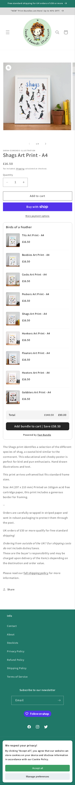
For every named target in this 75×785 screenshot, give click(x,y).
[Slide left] (29, 144)
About (10, 634)
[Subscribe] (59, 700)
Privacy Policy (15, 651)
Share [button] (11, 589)
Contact (12, 626)
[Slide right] (45, 144)
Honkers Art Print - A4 (36, 333)
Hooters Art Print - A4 (36, 373)
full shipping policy (36, 573)
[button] (7, 32)
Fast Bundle (44, 434)
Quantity (8, 174)
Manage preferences (37, 776)
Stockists (12, 642)
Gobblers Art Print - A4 (36, 392)
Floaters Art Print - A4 (36, 353)
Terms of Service (17, 676)
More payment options (37, 215)
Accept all (37, 768)
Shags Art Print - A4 (34, 314)
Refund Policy (15, 659)
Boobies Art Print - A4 (36, 255)
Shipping (20, 168)
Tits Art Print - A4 (33, 235)
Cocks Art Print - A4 (34, 274)
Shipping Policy (17, 668)
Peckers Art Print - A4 (35, 294)
